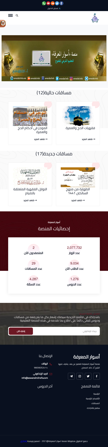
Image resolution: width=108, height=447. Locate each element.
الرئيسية (96, 393)
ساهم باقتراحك (93, 408)
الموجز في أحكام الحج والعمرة (32, 130)
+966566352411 (41, 367)
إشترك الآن (21, 331)
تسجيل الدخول (52, 8)
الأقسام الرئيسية (93, 398)
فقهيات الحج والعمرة (80, 128)
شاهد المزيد (87, 139)
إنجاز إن (23, 441)
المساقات (95, 403)
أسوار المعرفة (86, 356)
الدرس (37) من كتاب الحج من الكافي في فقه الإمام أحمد (32, 423)
